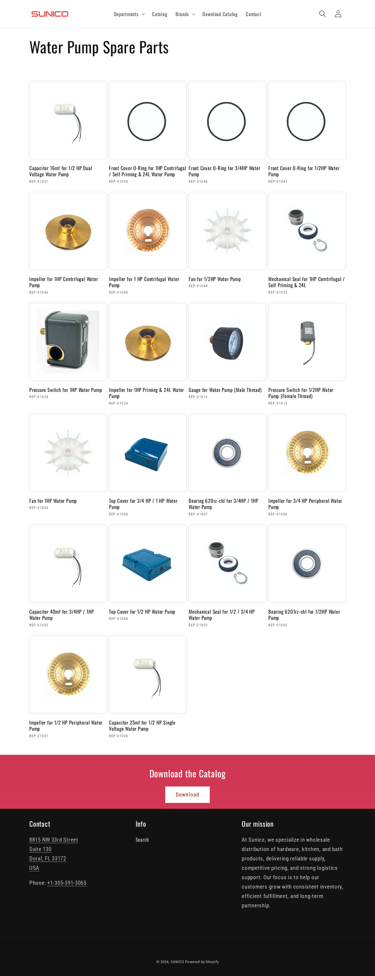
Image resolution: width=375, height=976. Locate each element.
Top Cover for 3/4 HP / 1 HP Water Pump (143, 504)
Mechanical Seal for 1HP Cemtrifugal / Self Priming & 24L (306, 282)
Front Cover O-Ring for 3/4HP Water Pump (224, 171)
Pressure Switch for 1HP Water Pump (65, 390)
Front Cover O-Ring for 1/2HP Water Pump (304, 171)
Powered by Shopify (202, 962)
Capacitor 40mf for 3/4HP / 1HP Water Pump (61, 614)
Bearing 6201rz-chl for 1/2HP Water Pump (304, 614)
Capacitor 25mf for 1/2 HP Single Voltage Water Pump (142, 725)
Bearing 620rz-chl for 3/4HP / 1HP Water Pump (223, 504)
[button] (129, 14)
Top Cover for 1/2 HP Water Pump (142, 611)
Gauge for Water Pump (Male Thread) (225, 390)
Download (188, 794)
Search (142, 839)
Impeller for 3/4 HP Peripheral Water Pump (305, 504)
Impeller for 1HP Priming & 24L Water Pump (146, 393)
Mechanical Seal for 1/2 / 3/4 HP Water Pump (222, 614)
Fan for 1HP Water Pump (53, 501)
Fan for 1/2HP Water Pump (215, 279)
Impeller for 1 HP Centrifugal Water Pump (144, 282)
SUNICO (177, 962)
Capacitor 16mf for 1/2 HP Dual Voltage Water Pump (60, 171)
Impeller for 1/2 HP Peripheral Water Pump (66, 725)
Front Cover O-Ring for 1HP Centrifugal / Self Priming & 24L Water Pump (147, 171)
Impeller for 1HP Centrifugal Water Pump (63, 282)
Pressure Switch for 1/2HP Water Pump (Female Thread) (300, 393)
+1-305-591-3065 (66, 882)
